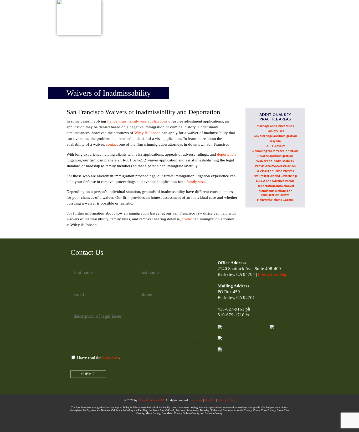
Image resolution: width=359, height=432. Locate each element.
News (194, 13)
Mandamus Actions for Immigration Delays (275, 193)
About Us (126, 13)
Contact (251, 13)
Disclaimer (195, 400)
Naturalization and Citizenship (275, 176)
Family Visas (275, 131)
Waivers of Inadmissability (275, 161)
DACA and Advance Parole (275, 181)
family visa (196, 182)
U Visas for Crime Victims (275, 171)
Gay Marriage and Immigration (275, 136)
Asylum (275, 141)
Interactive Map (273, 274)
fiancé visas (116, 121)
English (278, 13)
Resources (220, 13)
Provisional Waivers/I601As (275, 166)
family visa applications (148, 121)
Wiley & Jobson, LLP (151, 400)
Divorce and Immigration (275, 156)
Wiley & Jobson (147, 133)
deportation (226, 154)
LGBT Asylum (275, 146)
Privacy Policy (226, 400)
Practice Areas (163, 13)
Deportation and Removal (275, 186)
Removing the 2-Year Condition (275, 151)
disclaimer (110, 357)
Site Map (209, 400)
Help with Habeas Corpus (275, 200)
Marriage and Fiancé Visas (275, 126)
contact (112, 144)
